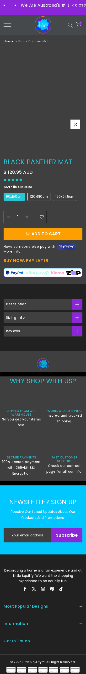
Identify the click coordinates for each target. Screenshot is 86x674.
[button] (13, 180)
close (80, 5)
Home (9, 41)
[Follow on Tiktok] (61, 589)
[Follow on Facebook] (25, 589)
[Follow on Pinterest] (52, 589)
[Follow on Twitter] (34, 589)
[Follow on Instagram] (43, 589)
